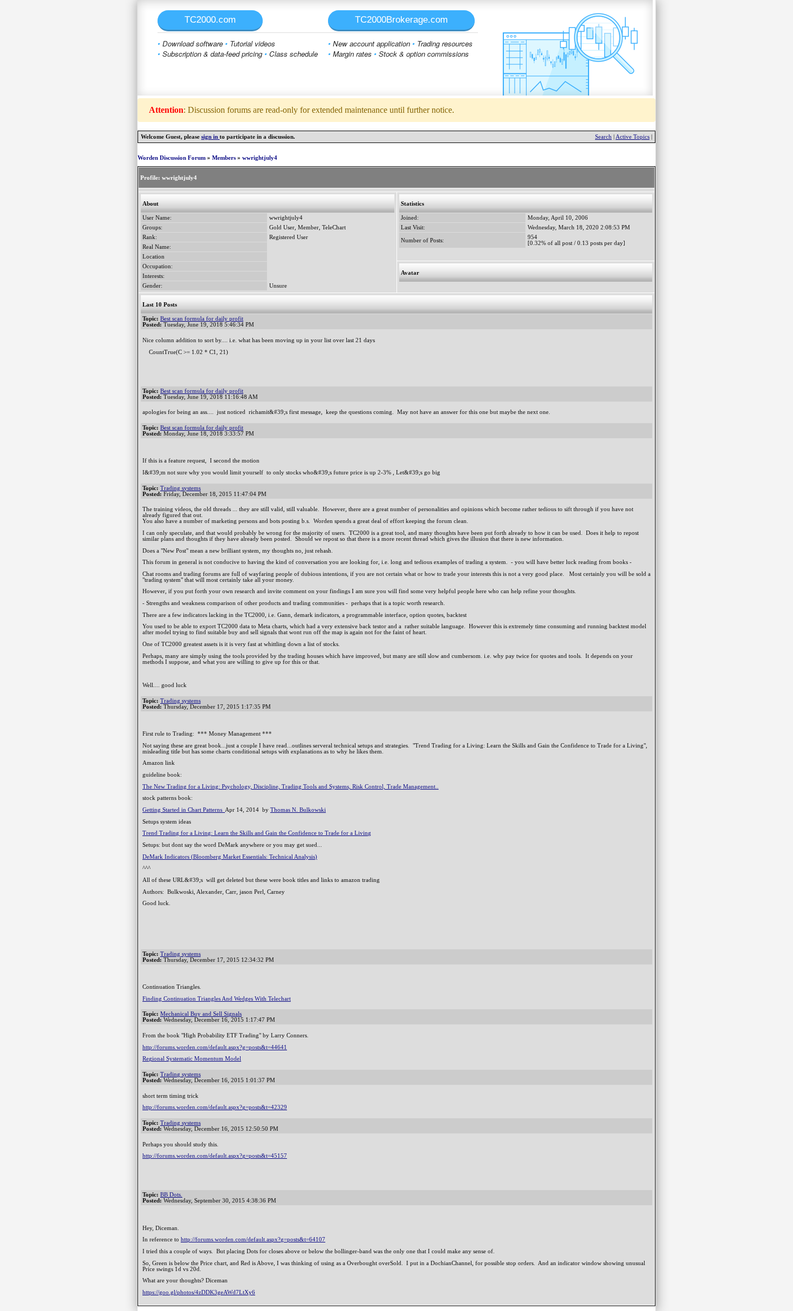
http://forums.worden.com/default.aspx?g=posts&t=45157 (214, 1156)
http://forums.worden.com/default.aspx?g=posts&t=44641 (214, 1047)
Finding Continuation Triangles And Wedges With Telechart (216, 999)
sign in (210, 137)
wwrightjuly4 (259, 158)
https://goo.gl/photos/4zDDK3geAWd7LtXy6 (198, 1292)
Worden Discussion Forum (172, 158)
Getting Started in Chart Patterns (183, 810)
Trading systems (180, 488)
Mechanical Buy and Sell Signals (201, 1014)
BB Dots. (171, 1195)
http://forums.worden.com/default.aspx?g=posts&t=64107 (253, 1239)
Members (224, 158)
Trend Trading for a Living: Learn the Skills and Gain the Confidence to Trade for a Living (256, 833)
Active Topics (633, 137)
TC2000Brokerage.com (401, 20)
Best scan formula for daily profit (201, 319)
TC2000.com (210, 20)
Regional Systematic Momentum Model (191, 1059)
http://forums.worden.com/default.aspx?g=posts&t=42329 (214, 1107)
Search (603, 137)
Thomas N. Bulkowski (298, 810)
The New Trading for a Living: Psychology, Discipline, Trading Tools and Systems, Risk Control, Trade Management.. (290, 787)
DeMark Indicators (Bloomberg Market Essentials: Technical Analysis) (229, 857)
